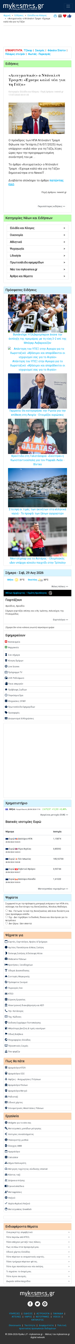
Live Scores (12, 666)
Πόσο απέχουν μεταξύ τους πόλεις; (38, 1242)
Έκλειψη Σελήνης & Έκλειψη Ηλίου (24, 953)
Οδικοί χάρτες (14, 1102)
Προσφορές (12, 712)
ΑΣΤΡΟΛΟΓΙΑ (42, 1313)
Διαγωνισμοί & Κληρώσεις (19, 718)
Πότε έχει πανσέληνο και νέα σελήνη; (38, 1266)
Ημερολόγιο (12, 1151)
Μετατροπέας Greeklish (18, 1209)
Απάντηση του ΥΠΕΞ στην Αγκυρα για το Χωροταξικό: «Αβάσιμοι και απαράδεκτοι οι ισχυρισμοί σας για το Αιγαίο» (37, 365)
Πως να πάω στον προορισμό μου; (38, 1247)
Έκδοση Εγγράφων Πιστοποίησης (23, 1022)
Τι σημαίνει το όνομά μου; (38, 1271)
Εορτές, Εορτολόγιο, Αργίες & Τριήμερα (26, 941)
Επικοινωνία (15, 1325)
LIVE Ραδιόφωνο (14, 677)
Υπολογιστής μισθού (16, 1139)
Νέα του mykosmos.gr (37, 269)
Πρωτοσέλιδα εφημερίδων (37, 262)
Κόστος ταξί (12, 1174)
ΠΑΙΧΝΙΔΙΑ (58, 1313)
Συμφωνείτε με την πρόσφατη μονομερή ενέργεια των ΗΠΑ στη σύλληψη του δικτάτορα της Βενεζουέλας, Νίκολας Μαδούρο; (36, 905)
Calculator (11, 1157)
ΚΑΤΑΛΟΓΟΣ (37, 1320)
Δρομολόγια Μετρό (16, 1090)
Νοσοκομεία (12, 641)
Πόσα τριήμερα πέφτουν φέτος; (38, 1261)
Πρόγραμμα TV (13, 672)
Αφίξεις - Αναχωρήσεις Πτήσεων (23, 1079)
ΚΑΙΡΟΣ (28, 1317)
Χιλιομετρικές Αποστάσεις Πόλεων (24, 1107)
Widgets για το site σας (18, 1122)
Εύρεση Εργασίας (15, 999)
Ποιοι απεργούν (14, 683)
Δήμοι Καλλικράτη (15, 1162)
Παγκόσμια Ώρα (14, 695)
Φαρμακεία (12, 647)
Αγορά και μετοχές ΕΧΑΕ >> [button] (54, 815)
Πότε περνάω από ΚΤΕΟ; (38, 1237)
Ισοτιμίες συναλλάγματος (19, 1134)
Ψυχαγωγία (37, 248)
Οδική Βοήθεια (14, 1033)
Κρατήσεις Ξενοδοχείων (19, 964)
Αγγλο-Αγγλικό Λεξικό (17, 1203)
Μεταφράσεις (13, 1191)
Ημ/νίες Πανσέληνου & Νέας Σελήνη (24, 947)
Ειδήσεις (19, 15)
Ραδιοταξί (11, 1096)
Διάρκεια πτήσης (15, 1180)
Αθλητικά (37, 242)
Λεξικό (10, 1197)
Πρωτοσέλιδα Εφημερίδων (20, 706)
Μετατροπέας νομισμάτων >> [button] (53, 889)
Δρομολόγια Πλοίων (16, 1084)
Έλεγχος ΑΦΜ (13, 1145)
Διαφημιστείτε (46, 1325)
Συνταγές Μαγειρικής (17, 976)
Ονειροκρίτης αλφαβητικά (38, 1232)
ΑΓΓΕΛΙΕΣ (16, 1317)
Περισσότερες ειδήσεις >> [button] (51, 206)
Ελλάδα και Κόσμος (37, 15)
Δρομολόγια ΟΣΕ (15, 1073)
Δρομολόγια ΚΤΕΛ (15, 1067)
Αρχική (6, 15)
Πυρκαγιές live (13, 987)
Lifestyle (37, 255)
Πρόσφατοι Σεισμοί (16, 982)
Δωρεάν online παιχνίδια (38, 1281)
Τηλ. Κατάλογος (14, 1010)
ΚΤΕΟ (9, 993)
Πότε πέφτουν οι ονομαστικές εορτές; (38, 1257)
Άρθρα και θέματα (37, 276)
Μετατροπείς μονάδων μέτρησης (23, 1128)
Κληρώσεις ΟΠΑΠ (15, 700)
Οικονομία (37, 235)
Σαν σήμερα (12, 654)
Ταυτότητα (29, 1325)
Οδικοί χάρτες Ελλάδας (38, 1252)
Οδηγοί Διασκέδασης (17, 970)
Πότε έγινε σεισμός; (38, 1276)
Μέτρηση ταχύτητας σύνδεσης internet (26, 1168)
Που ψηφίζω (12, 1051)
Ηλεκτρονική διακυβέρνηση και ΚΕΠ (24, 1005)
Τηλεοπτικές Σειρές (16, 1045)
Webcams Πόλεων (15, 958)
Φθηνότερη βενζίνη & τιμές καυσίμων (25, 1028)
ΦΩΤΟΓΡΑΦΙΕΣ (42, 1317)
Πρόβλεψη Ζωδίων (16, 689)
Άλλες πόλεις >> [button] (59, 586)
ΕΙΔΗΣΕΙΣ (28, 1313)
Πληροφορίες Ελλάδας (18, 1039)
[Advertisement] (37, 37)
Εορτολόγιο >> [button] (60, 619)
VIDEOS (56, 1317)
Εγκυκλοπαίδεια (14, 1185)
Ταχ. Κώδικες (13, 1016)
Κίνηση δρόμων (14, 660)
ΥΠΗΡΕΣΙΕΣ (14, 1313)
